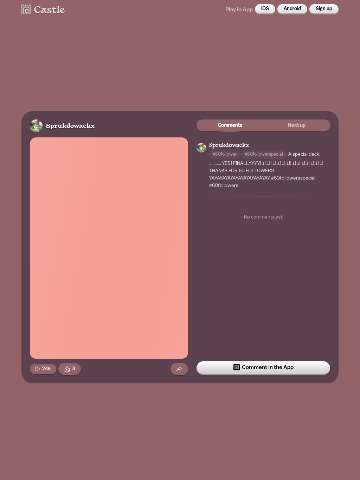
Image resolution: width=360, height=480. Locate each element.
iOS (265, 8)
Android (292, 8)
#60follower (225, 154)
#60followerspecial (264, 154)
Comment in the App (268, 367)
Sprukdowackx (70, 126)
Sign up (324, 8)
